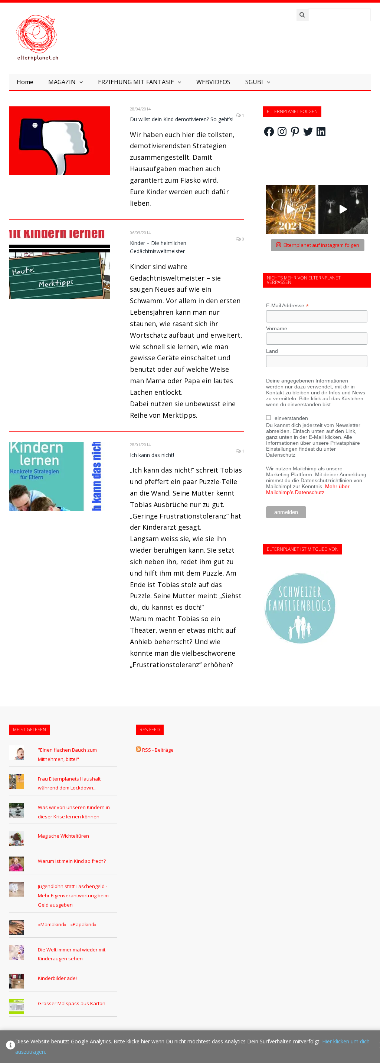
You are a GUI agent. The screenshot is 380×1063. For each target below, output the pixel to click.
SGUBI (254, 82)
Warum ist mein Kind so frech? (72, 861)
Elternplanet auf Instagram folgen (321, 245)
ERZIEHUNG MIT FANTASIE (136, 82)
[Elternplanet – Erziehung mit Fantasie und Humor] (37, 38)
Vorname (276, 328)
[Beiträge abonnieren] (138, 749)
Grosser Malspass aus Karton (71, 1003)
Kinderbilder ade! (57, 978)
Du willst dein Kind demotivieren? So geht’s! (181, 119)
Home (25, 82)
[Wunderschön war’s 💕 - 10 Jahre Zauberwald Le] (343, 209)
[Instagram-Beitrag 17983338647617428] (290, 209)
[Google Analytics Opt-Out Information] (10, 1046)
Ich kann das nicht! (152, 454)
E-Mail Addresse (287, 305)
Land (272, 351)
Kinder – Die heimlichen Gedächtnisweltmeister (158, 247)
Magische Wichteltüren (63, 835)
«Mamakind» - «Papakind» (67, 924)
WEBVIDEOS (213, 82)
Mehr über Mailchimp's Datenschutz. (308, 489)
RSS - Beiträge (158, 749)
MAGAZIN (62, 82)
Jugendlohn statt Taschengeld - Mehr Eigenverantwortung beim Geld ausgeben (73, 895)
